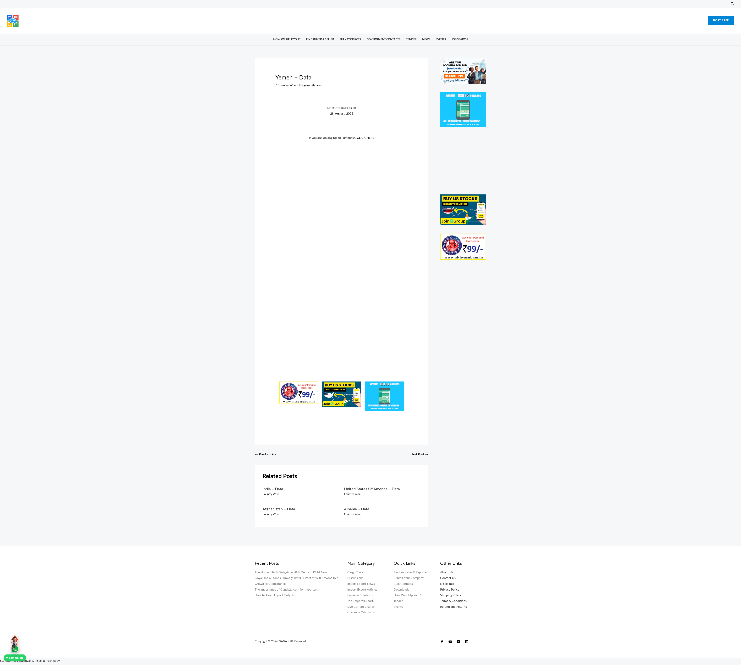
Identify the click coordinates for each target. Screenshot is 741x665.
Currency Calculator (361, 612)
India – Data (272, 489)
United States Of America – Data (372, 489)
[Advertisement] (370, 19)
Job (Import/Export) (360, 601)
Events (441, 39)
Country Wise (286, 85)
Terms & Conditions (453, 601)
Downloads (401, 589)
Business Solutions (360, 595)
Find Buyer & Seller (320, 39)
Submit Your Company (409, 578)
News (426, 39)
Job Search (460, 39)
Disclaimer (447, 583)
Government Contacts (383, 39)
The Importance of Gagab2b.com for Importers (286, 589)
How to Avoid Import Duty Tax (275, 595)
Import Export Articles (362, 589)
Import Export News (361, 583)
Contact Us (448, 578)
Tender (411, 39)
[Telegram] (458, 641)
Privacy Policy (449, 589)
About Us (446, 572)
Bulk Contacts (350, 39)
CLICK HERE (365, 137)
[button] (732, 4)
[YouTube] (450, 641)
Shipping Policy (450, 595)
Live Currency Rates (360, 606)
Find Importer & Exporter (411, 572)
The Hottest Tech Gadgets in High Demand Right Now (291, 572)
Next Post (419, 454)
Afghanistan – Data (278, 509)
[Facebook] (442, 641)
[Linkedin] (467, 641)
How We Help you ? (286, 39)
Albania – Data (356, 509)
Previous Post (266, 454)
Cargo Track (355, 572)
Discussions (355, 578)
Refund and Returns (453, 606)
